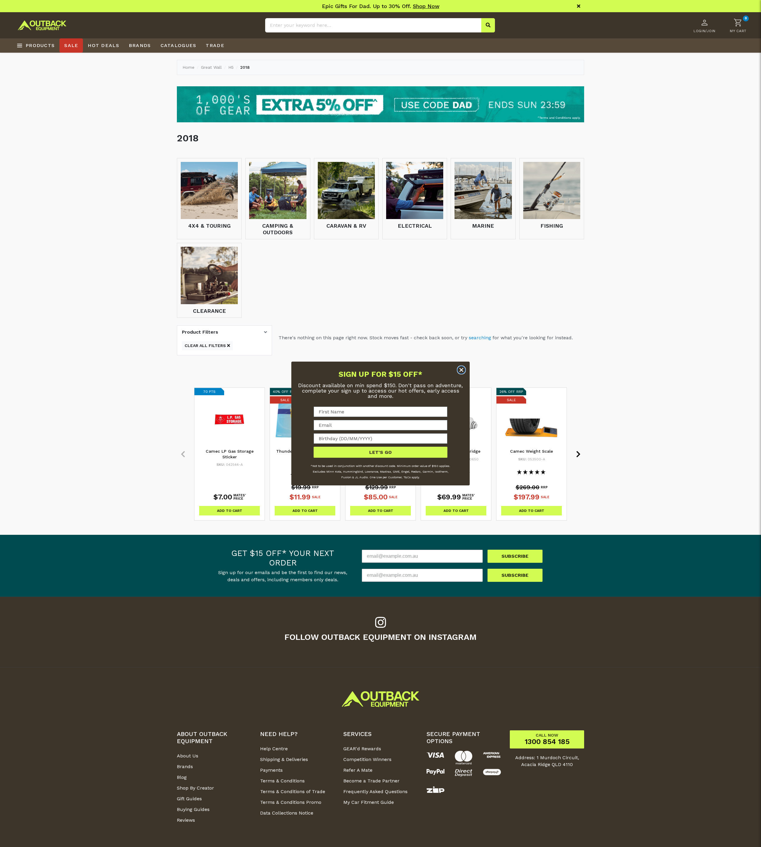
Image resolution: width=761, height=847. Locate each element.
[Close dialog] (461, 370)
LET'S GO (380, 452)
